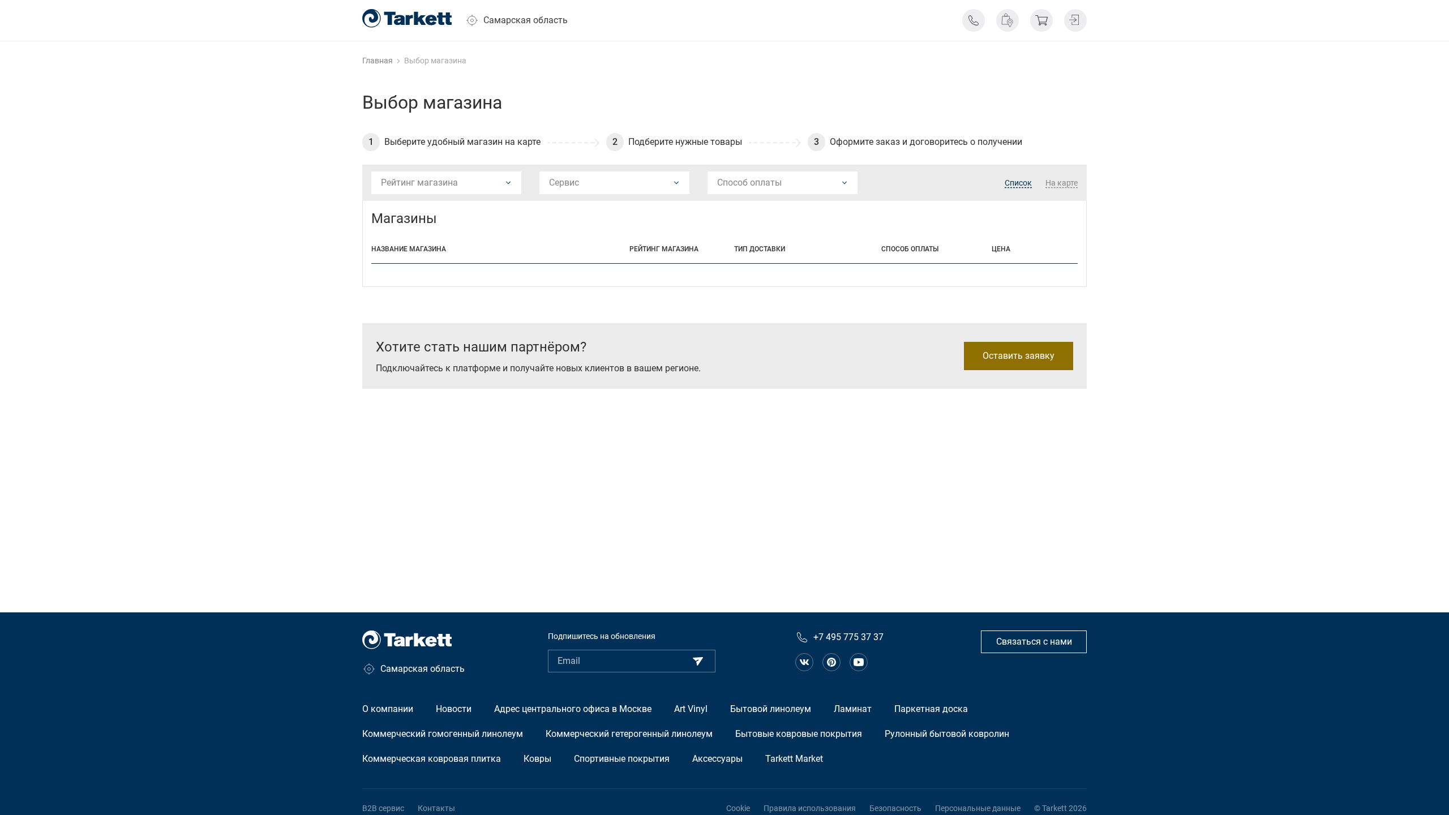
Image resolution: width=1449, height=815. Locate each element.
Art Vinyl (691, 709)
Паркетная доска (931, 709)
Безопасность (895, 808)
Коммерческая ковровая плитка (431, 758)
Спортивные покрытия (622, 758)
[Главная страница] (407, 18)
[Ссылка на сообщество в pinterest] (831, 662)
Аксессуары (717, 758)
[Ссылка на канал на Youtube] (859, 662)
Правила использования (810, 808)
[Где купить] (1007, 20)
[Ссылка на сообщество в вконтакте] (804, 662)
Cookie (738, 808)
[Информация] (973, 20)
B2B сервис (383, 808)
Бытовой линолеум (770, 709)
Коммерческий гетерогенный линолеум (629, 733)
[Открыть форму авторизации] (1075, 20)
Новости (453, 709)
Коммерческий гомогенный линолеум (442, 733)
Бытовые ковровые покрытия (798, 733)
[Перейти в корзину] (1041, 20)
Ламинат (853, 709)
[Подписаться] (698, 661)
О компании (387, 709)
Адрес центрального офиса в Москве (572, 709)
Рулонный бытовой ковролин (947, 733)
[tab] (1018, 183)
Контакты (436, 808)
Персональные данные (978, 808)
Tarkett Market (794, 758)
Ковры (537, 758)
